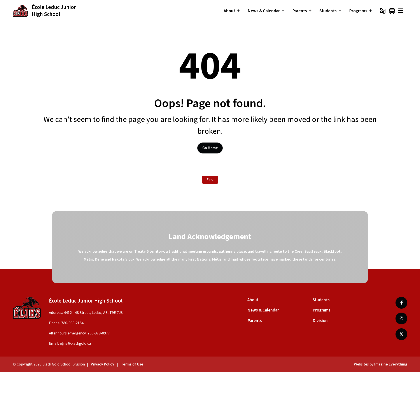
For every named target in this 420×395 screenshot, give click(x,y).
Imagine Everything (390, 364)
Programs (322, 310)
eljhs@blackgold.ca (75, 343)
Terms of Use (132, 364)
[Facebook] (401, 303)
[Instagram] (401, 318)
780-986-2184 (72, 323)
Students (321, 300)
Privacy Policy (102, 364)
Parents (254, 321)
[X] (401, 334)
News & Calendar (263, 310)
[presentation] (400, 11)
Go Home (210, 148)
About (253, 300)
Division (320, 321)
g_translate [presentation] (383, 11)
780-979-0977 (99, 333)
